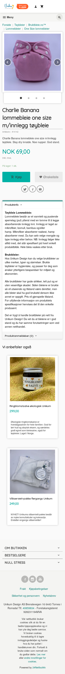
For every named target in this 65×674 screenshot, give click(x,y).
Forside (6, 25)
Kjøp (18, 177)
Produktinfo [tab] (12, 204)
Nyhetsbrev (49, 595)
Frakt (23, 589)
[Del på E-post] (40, 189)
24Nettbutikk (39, 667)
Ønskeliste (50, 177)
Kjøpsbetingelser (38, 589)
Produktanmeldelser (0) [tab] (19, 335)
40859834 (28, 608)
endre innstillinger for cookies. (35, 659)
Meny (10, 17)
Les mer (41, 654)
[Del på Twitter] (24, 189)
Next (60, 61)
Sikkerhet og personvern (26, 595)
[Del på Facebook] (32, 189)
